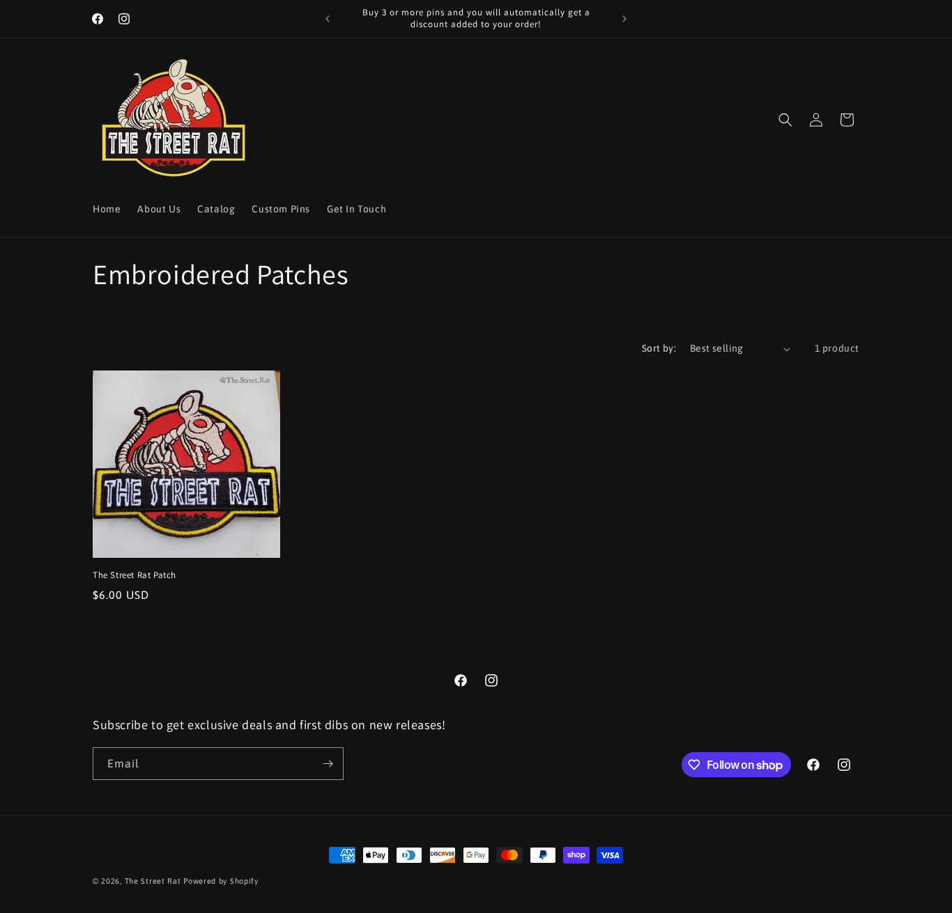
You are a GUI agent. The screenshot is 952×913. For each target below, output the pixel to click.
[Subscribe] (327, 763)
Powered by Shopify (221, 881)
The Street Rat (154, 881)
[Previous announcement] (327, 19)
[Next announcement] (624, 19)
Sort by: (659, 348)
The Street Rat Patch (134, 575)
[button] (785, 119)
